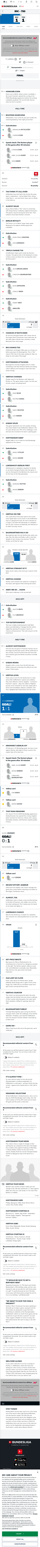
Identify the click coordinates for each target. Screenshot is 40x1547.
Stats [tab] (28, 26)
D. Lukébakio (10, 59)
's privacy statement (18, 1067)
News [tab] (11, 26)
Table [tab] (36, 26)
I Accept (18, 1534)
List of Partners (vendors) (10, 1528)
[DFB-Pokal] (26, 1)
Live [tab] (3, 26)
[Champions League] (31, 1)
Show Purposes (20, 1544)
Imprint (11, 1516)
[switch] (12, 46)
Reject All (20, 1539)
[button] (37, 6)
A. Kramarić (29, 62)
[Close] (38, 1472)
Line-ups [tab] (20, 26)
